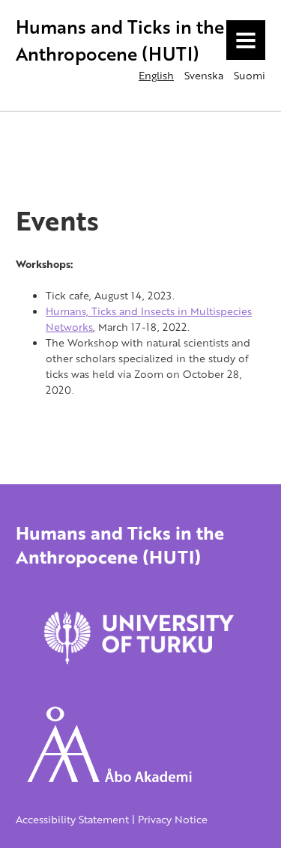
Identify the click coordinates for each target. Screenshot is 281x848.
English (156, 75)
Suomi (249, 75)
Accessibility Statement (72, 819)
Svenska (203, 75)
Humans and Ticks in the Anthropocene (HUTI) (120, 40)
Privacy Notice (173, 819)
